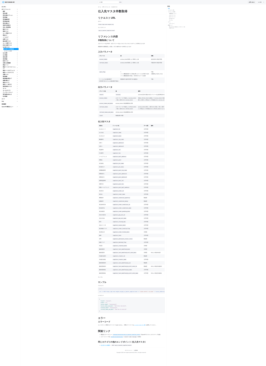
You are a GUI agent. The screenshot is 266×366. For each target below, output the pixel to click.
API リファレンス (106, 6)
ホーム (99, 6)
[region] (131, 291)
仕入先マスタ (114, 6)
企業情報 (136, 350)
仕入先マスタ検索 (105, 345)
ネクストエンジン (128, 350)
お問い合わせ (252, 2)
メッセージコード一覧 (139, 325)
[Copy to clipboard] (163, 291)
